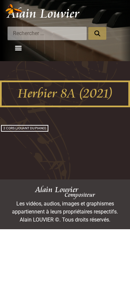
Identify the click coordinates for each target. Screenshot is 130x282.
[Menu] (18, 48)
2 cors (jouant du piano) (24, 128)
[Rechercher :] (47, 33)
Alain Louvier (43, 13)
